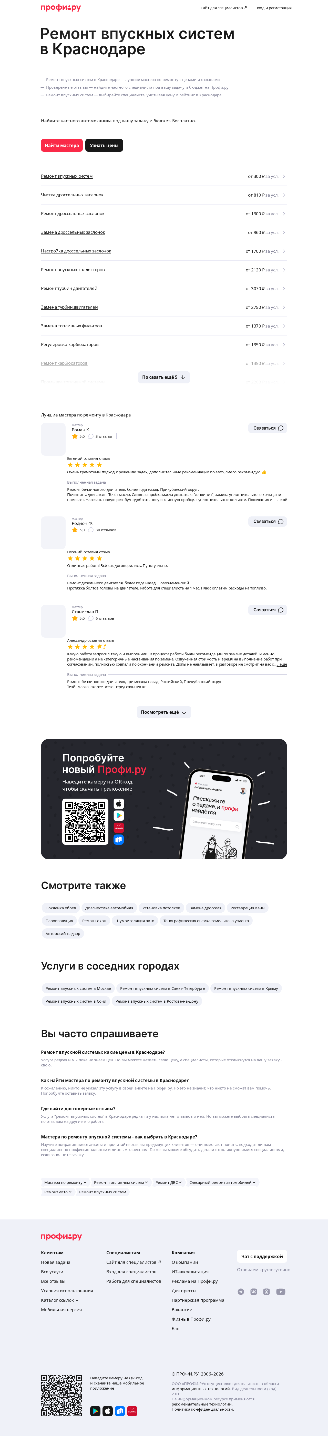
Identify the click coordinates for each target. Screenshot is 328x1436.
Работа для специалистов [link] (133, 1281)
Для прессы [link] (184, 1291)
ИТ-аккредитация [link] (190, 1272)
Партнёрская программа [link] (198, 1300)
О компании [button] (185, 1262)
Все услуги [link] (52, 1272)
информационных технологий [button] (201, 1388)
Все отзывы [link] (53, 1281)
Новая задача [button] (55, 1262)
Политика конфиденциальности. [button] (203, 1409)
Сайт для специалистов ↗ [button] (134, 1262)
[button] (267, 428)
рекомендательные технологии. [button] (202, 1404)
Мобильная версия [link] (61, 1309)
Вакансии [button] (182, 1309)
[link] (62, 145)
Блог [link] (176, 1328)
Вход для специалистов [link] (131, 1272)
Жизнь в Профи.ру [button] (191, 1319)
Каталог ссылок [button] (57, 1300)
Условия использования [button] (67, 1291)
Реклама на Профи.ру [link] (195, 1281)
